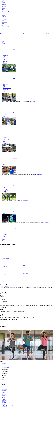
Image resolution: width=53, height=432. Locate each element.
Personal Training (5, 266)
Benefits (3, 20)
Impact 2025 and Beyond (6, 192)
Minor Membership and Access (6, 258)
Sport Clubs (4, 274)
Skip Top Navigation (2, 0)
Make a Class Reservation (3, 288)
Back (13, 83)
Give (2, 238)
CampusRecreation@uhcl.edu (5, 367)
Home (1, 242)
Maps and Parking (5, 189)
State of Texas (3, 397)
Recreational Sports (25, 273)
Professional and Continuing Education (6, 26)
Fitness (24, 265)
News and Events (15, 158)
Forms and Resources (5, 115)
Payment (4, 116)
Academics (14, 49)
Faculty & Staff (5, 236)
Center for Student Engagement (6, 139)
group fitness (6, 286)
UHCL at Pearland (4, 42)
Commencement (5, 62)
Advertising (3, 281)
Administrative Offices (4, 19)
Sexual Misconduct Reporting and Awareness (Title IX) (8, 405)
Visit (2, 240)
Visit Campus (4, 85)
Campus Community (5, 140)
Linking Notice (3, 401)
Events (2, 10)
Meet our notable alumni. (46, 222)
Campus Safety (3, 392)
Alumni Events (3, 15)
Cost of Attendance (5, 113)
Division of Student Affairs (5, 242)
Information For (14, 228)
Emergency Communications (6, 165)
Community (3, 23)
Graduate (4, 87)
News (4, 164)
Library (4, 58)
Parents (4, 91)
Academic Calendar (5, 61)
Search (1, 1)
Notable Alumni (5, 213)
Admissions (14, 78)
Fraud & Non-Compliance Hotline (6, 391)
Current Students (4, 7)
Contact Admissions (4, 6)
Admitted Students (4, 4)
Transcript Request (4, 16)
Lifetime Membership (4, 14)
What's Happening (4, 259)
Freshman (4, 86)
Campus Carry (3, 404)
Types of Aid (4, 114)
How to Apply (3, 3)
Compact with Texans (4, 400)
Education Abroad (5, 63)
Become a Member (4, 363)
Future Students (3, 2)
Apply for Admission (5, 84)
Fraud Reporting (3, 399)
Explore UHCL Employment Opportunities (24, 200)
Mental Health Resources (4, 406)
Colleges (4, 56)
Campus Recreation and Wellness (17, 242)
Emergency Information (4, 389)
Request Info (3, 239)
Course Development (4, 22)
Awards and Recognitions (5, 17)
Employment (3, 25)
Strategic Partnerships (5, 190)
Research (4, 187)
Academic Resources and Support (5, 11)
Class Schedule (3, 8)
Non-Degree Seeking (5, 89)
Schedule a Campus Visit (32, 101)
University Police (4, 390)
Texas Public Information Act (5, 398)
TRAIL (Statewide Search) (5, 396)
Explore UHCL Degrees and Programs (33, 72)
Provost (4, 59)
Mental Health (3, 43)
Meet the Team (5, 280)
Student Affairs (5, 137)
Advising (3, 9)
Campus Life (14, 131)
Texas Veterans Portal (4, 395)
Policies (2, 21)
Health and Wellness (10, 242)
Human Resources (4, 394)
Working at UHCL (5, 191)
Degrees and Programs (4, 5)
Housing (4, 141)
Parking (2, 24)
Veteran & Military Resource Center (7, 88)
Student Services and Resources (5, 12)
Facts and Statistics (5, 188)
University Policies (4, 402)
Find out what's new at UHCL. (38, 174)
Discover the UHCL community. (47, 152)
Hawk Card (3, 40)
